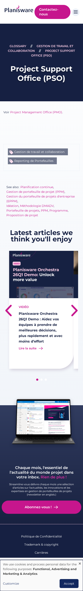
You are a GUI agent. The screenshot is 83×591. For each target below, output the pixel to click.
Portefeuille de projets (22, 210)
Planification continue (36, 187)
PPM (44, 210)
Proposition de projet (22, 215)
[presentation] (8, 310)
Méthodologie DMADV (37, 206)
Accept (69, 583)
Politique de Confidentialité (41, 536)
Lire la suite (28, 348)
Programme (58, 210)
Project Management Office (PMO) (36, 112)
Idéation (12, 206)
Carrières (41, 553)
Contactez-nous (48, 11)
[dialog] (41, 575)
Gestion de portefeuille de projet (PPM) (35, 192)
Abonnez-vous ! (38, 507)
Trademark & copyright (41, 544)
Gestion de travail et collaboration (39, 152)
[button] (37, 380)
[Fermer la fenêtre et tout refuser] (80, 562)
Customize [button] (11, 583)
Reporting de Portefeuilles (33, 161)
